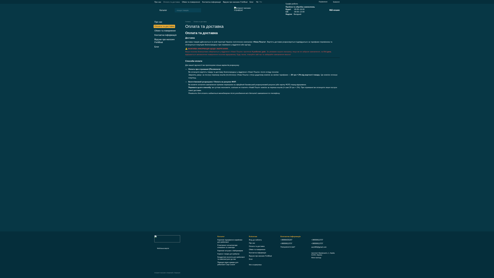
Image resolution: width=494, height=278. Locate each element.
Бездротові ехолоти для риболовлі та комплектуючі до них (231, 258)
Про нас (157, 2)
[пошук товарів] (199, 10)
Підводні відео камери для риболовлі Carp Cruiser (227, 263)
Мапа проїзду (316, 258)
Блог (251, 2)
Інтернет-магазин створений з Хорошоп (167, 272)
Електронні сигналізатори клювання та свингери (227, 246)
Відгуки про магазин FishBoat (235, 2)
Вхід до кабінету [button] (255, 240)
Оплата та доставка (171, 2)
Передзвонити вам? (287, 247)
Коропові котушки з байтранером (230, 251)
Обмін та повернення (191, 2)
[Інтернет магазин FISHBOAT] (167, 239)
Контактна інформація (211, 2)
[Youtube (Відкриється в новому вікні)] (303, 2)
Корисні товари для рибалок (228, 254)
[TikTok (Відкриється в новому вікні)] (306, 2)
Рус (260, 2)
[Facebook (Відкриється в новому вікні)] (309, 2)
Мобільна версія (163, 248)
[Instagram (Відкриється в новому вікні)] (312, 2)
